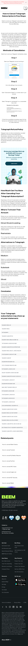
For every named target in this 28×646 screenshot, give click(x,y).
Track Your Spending (7, 563)
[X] (6, 607)
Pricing (3, 587)
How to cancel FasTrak (8, 461)
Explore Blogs (5, 581)
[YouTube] (21, 607)
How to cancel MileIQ (8, 483)
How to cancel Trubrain (8, 450)
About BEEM (5, 640)
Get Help (4, 584)
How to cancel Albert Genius (10, 444)
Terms (19, 634)
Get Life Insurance (19, 571)
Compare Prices (5, 569)
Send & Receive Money (7, 551)
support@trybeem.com (7, 527)
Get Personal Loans (6, 548)
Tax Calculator (5, 592)
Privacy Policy (17, 602)
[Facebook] (3, 607)
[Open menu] (25, 8)
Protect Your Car (19, 563)
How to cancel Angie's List (9, 472)
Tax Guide (4, 589)
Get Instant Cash (6, 545)
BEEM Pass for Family (7, 553)
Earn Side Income (6, 561)
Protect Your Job (19, 561)
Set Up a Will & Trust (19, 569)
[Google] (17, 607)
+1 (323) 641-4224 (6, 529)
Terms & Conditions (6, 602)
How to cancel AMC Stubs (9, 466)
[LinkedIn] (13, 607)
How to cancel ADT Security (9, 477)
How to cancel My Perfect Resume (11, 455)
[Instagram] (10, 607)
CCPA (25, 602)
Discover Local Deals (7, 566)
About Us (4, 579)
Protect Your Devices (20, 566)
